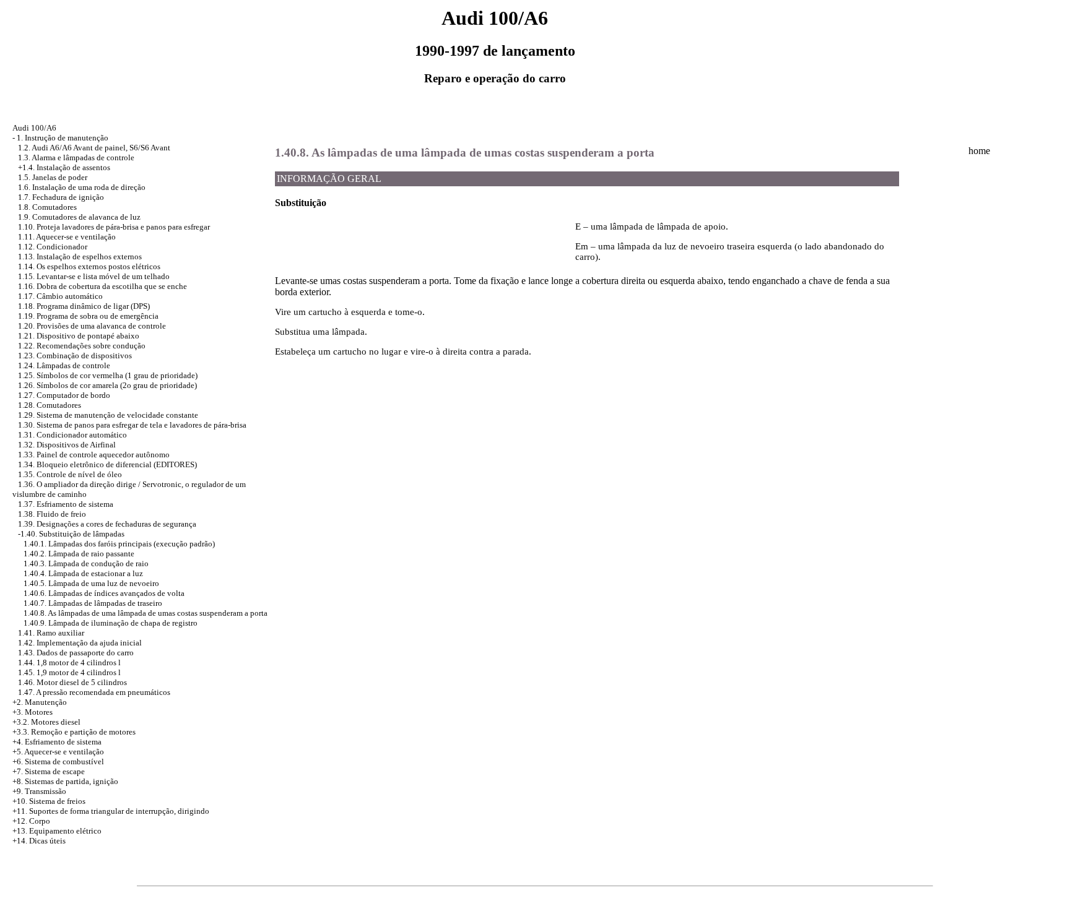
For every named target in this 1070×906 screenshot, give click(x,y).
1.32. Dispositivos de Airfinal (67, 444)
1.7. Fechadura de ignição (61, 197)
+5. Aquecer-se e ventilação (58, 751)
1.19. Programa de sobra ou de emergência (88, 316)
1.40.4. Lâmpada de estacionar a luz (83, 573)
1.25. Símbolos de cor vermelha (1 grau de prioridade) (108, 375)
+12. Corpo (31, 821)
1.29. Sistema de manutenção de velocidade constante (108, 415)
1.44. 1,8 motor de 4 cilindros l (69, 662)
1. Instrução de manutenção (62, 137)
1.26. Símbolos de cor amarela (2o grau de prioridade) (107, 385)
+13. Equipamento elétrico (57, 830)
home (979, 150)
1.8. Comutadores (47, 207)
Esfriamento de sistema (63, 741)
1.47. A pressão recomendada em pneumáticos (94, 692)
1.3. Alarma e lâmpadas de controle (76, 157)
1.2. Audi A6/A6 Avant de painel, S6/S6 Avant (94, 147)
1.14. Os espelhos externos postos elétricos (89, 266)
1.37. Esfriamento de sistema (65, 504)
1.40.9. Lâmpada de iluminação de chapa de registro (111, 623)
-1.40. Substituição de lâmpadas (71, 533)
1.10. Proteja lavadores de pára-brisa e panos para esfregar (114, 226)
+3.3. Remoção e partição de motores (74, 731)
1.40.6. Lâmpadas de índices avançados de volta (104, 593)
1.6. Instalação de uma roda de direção (82, 187)
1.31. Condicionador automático (72, 434)
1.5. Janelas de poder (52, 177)
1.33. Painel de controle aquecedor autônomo (94, 454)
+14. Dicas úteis (39, 840)
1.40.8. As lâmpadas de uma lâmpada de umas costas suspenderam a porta (146, 613)
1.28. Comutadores (49, 405)
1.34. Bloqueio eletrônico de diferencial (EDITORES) (107, 464)
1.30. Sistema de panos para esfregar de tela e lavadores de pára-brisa (132, 424)
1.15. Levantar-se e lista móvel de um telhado (94, 276)
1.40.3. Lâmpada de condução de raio (86, 563)
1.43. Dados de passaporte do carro (76, 652)
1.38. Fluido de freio (52, 514)
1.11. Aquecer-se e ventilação (67, 236)
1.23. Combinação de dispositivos (75, 355)
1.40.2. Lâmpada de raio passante (79, 553)
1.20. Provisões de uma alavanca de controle (92, 325)
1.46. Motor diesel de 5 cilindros (72, 682)
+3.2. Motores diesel (46, 722)
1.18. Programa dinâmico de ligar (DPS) (84, 306)
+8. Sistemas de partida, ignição (65, 781)
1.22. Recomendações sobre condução (82, 345)
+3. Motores (32, 712)
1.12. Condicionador (52, 246)
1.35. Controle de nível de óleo (70, 474)
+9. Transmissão (39, 791)
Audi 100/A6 (34, 127)
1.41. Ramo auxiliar (51, 632)
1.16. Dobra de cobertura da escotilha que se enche (102, 286)
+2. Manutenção (39, 702)
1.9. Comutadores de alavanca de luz (79, 217)
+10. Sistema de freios (48, 801)
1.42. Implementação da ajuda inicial (80, 642)
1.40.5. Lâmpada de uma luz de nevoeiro (91, 583)
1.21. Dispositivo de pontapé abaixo (78, 335)
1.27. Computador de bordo (64, 395)
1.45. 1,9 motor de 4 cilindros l (69, 672)
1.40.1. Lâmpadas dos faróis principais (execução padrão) (119, 543)
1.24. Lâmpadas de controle (64, 365)
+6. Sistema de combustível (58, 761)
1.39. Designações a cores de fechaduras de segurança (107, 523)
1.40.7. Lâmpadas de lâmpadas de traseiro (93, 603)
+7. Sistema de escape (48, 771)
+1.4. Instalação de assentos (64, 167)
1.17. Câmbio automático (60, 296)
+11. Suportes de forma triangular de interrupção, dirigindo (110, 811)
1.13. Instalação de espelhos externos (80, 256)
